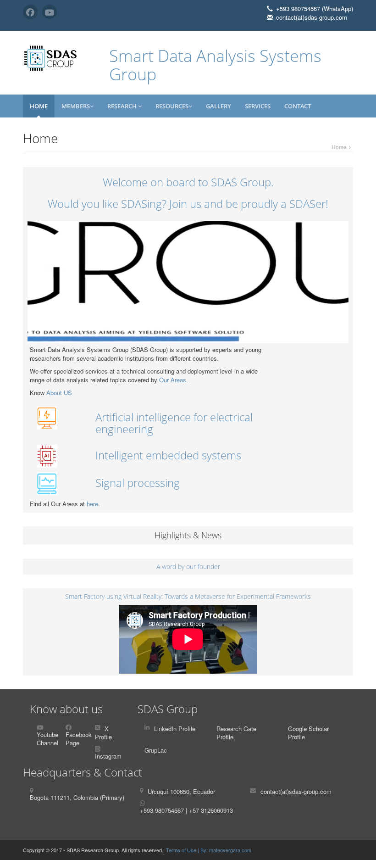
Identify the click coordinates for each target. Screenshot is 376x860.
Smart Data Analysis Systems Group (215, 65)
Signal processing (137, 482)
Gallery (218, 106)
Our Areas (172, 379)
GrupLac (155, 750)
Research (122, 106)
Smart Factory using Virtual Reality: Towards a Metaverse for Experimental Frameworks (188, 596)
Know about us (66, 708)
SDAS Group (168, 708)
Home (39, 106)
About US (59, 392)
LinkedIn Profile (174, 728)
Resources (171, 106)
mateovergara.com (230, 850)
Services (258, 106)
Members (75, 106)
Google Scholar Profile (308, 733)
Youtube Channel (47, 739)
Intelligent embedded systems (168, 455)
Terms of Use (182, 850)
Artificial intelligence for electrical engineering (174, 422)
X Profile (103, 733)
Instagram (108, 756)
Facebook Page (79, 739)
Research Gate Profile (236, 733)
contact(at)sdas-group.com (296, 791)
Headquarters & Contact (82, 772)
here (92, 503)
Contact (297, 106)
